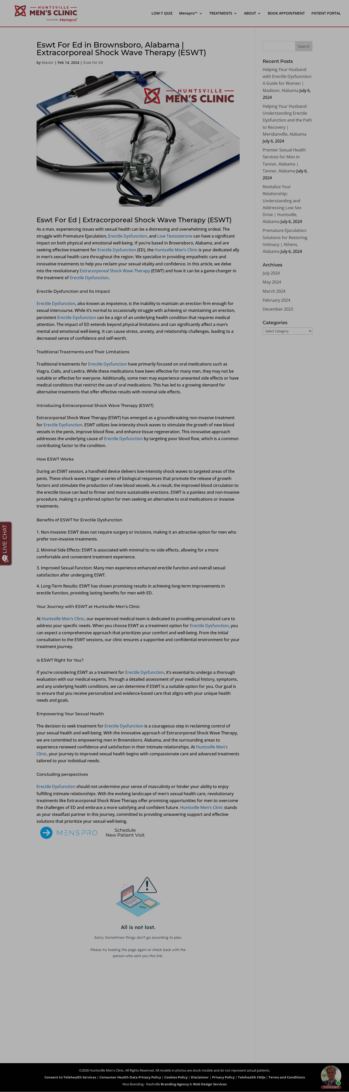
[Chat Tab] (174, 546)
